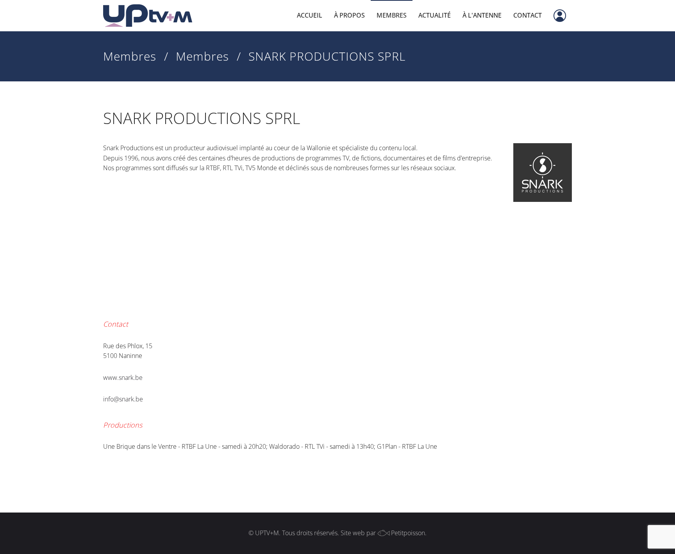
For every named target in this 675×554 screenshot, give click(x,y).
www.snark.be (123, 377)
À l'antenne (482, 15)
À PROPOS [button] (349, 15)
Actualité (434, 15)
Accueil (309, 15)
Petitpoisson (408, 533)
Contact (527, 15)
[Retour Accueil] (147, 15)
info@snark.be (123, 399)
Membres (392, 15)
